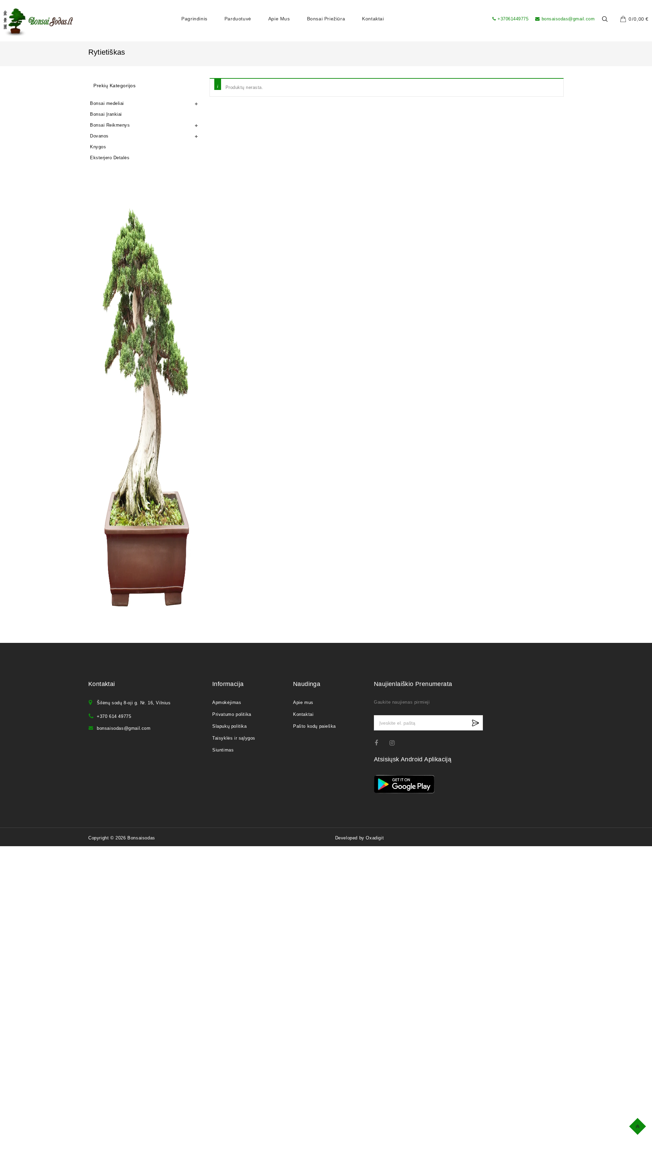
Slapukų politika (229, 726)
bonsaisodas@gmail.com (568, 18)
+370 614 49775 (114, 716)
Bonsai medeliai (107, 103)
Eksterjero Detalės (109, 157)
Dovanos (99, 135)
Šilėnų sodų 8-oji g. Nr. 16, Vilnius (134, 702)
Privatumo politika (231, 714)
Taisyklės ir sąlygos (233, 738)
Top (638, 1125)
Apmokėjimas (226, 702)
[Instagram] (395, 743)
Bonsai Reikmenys (110, 125)
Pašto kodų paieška (314, 726)
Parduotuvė (237, 18)
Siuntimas (223, 750)
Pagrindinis (194, 18)
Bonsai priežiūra (326, 18)
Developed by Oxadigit (359, 837)
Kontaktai (373, 18)
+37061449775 (512, 18)
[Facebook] (380, 743)
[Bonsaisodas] (38, 22)
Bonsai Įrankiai (106, 114)
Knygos (98, 146)
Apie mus (279, 18)
